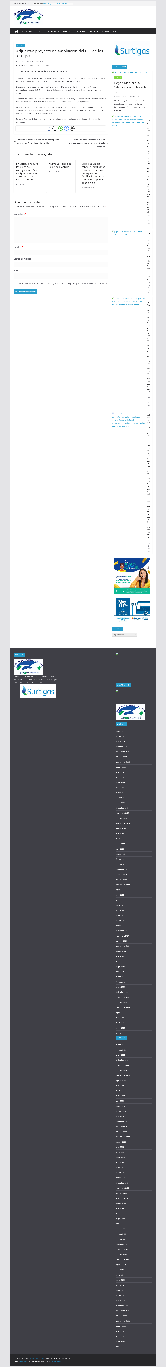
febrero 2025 (121, 736)
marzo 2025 (120, 731)
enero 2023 (120, 864)
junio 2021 (120, 961)
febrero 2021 (121, 982)
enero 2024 (120, 803)
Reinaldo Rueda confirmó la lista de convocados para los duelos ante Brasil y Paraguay (86, 143)
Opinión (105, 31)
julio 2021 (120, 956)
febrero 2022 (121, 920)
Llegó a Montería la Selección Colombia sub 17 (130, 87)
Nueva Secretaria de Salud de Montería (60, 165)
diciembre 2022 (122, 869)
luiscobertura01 (39, 61)
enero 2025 (120, 741)
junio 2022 (120, 900)
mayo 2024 (120, 782)
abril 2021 (120, 971)
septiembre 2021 (123, 946)
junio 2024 (120, 777)
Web (16, 270)
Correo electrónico (23, 258)
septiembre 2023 (123, 823)
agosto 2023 (121, 828)
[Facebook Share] (49, 128)
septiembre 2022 (123, 885)
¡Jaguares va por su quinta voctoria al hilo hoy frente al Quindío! (148, 256)
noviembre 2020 (122, 997)
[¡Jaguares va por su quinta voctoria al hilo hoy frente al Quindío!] (128, 263)
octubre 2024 (121, 757)
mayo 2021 (120, 966)
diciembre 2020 (122, 992)
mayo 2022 (120, 905)
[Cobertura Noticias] (17, 31)
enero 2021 (120, 987)
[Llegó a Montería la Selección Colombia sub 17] (132, 72)
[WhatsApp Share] (60, 128)
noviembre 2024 (122, 751)
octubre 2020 (121, 1002)
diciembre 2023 (122, 808)
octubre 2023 (121, 818)
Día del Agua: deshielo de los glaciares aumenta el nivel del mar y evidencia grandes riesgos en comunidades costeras (148, 347)
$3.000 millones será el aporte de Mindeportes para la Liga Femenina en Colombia (38, 141)
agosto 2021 (121, 951)
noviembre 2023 (122, 813)
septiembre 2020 (123, 1007)
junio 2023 (120, 838)
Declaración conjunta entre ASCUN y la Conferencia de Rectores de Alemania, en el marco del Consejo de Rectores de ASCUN (148, 165)
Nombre (18, 247)
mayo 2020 (120, 1028)
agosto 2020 (121, 1012)
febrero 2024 (121, 798)
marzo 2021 (120, 977)
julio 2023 (120, 833)
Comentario (20, 214)
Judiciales (81, 31)
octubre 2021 (121, 941)
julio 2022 (120, 895)
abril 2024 (120, 787)
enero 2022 (120, 926)
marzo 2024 (120, 792)
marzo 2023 (120, 854)
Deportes (40, 31)
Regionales (53, 31)
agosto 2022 (121, 890)
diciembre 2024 (122, 746)
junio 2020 (120, 1023)
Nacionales (68, 31)
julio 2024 (120, 772)
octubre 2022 (121, 879)
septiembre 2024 (123, 762)
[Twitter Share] (54, 128)
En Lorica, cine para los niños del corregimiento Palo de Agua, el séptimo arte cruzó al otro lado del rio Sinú (27, 171)
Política (94, 31)
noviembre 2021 (122, 936)
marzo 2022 (120, 915)
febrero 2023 (121, 859)
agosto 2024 (121, 767)
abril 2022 (120, 910)
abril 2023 (120, 849)
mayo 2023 (120, 844)
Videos (116, 31)
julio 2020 (120, 1018)
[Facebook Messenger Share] (66, 128)
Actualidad (27, 31)
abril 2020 (120, 1033)
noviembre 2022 (122, 874)
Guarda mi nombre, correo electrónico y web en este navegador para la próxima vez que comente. (62, 283)
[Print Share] (72, 128)
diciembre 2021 (122, 931)
